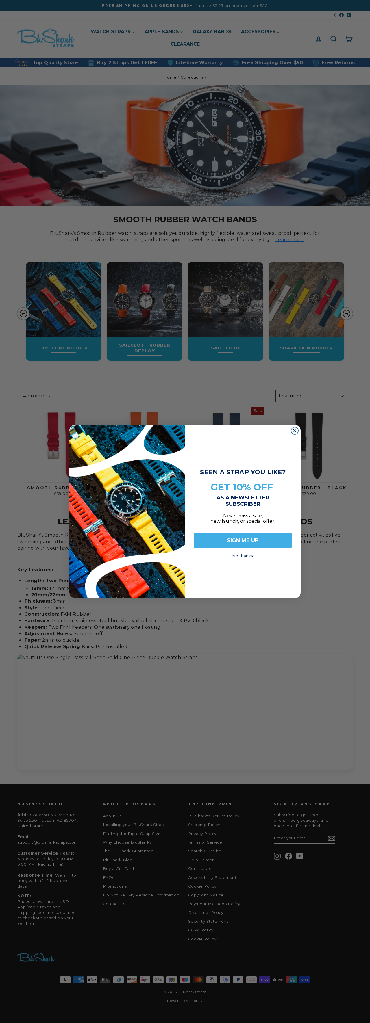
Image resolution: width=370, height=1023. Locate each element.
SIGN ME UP (243, 540)
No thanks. (243, 554)
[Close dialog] (294, 430)
